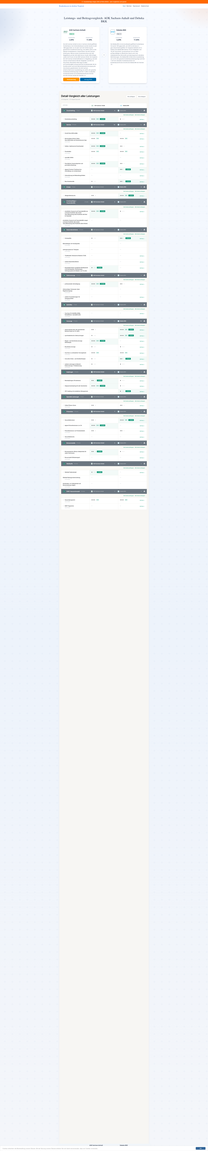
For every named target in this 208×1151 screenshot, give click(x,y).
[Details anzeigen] (63, 119)
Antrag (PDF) (88, 79)
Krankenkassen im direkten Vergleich (71, 6)
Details (142, 119)
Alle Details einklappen (140, 114)
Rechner (129, 6)
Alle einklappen (142, 96)
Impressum (136, 6)
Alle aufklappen (131, 96)
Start (124, 6)
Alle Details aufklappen (128, 114)
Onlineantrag (71, 79)
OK (201, 1148)
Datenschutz (145, 6)
